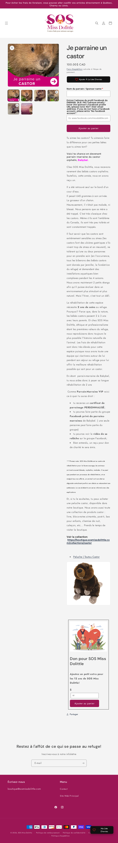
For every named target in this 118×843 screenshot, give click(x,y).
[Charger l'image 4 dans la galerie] (27, 109)
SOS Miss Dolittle (25, 832)
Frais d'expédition (75, 69)
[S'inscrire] (83, 763)
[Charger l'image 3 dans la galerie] (40, 95)
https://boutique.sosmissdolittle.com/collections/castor (88, 541)
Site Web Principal (69, 795)
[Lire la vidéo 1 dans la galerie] (53, 95)
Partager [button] (74, 714)
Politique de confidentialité (74, 832)
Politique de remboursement (48, 832)
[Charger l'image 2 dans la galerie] (27, 95)
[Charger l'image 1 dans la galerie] (13, 95)
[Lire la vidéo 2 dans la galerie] (13, 109)
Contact (63, 788)
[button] (6, 23)
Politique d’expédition (60, 836)
